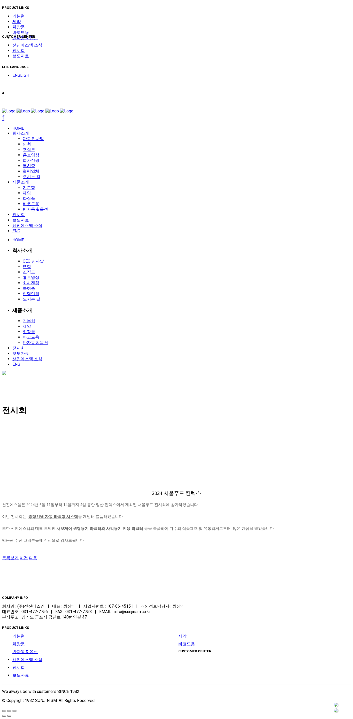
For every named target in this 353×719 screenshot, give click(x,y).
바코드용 (20, 32)
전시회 (18, 50)
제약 (16, 21)
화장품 (18, 27)
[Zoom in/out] (14, 711)
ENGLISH (20, 75)
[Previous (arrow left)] (4, 716)
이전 (24, 557)
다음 (33, 557)
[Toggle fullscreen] (9, 711)
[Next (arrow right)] (9, 716)
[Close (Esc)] (4, 711)
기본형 (18, 16)
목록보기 (10, 557)
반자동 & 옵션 (25, 651)
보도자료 (20, 55)
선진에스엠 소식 (27, 45)
